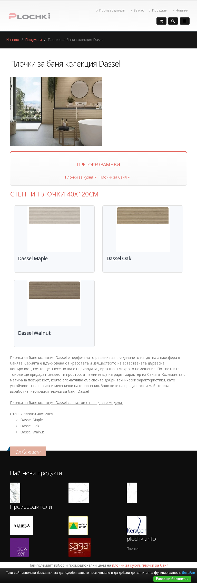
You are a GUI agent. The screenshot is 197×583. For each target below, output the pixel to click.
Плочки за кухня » (80, 177)
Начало (12, 39)
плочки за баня (155, 565)
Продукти (159, 10)
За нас (139, 10)
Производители (112, 10)
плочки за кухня (126, 565)
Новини (182, 10)
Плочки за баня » (115, 177)
